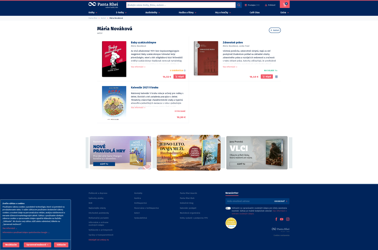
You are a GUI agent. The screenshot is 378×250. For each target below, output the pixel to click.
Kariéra (137, 198)
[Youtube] (281, 219)
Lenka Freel (244, 46)
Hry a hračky (222, 12)
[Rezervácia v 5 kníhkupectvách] (276, 77)
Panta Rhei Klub (187, 198)
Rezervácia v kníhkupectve (146, 208)
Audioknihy (151, 12)
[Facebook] (276, 219)
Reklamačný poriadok (99, 218)
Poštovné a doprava (98, 193)
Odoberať (279, 201)
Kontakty (138, 193)
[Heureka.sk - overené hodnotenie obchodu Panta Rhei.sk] (231, 223)
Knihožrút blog (186, 203)
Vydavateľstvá (140, 218)
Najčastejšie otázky (97, 208)
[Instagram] (287, 219)
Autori (276, 30)
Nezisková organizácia (190, 213)
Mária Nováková (138, 46)
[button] (11, 244)
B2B (90, 203)
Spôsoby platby (96, 198)
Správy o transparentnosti (101, 235)
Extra (284, 12)
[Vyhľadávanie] (239, 5)
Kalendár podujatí (188, 208)
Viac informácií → (10, 228)
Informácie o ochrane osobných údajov (98, 223)
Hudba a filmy (186, 12)
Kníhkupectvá (140, 203)
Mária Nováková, (230, 46)
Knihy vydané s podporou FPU (194, 218)
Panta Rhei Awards (188, 193)
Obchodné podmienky (99, 213)
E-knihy (120, 12)
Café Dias (255, 12)
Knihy (92, 12)
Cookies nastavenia (281, 235)
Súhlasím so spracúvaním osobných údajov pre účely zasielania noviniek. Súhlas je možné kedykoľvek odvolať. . (259, 211)
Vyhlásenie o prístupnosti (100, 230)
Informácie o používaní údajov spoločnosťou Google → (26, 232)
